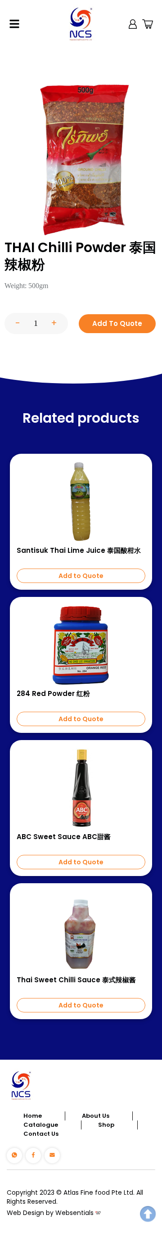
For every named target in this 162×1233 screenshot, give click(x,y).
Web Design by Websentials (50, 1212)
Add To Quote (117, 323)
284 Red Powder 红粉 (53, 693)
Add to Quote (81, 575)
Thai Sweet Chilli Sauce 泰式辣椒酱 (76, 980)
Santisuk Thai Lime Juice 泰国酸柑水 (79, 550)
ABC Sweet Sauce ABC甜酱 (64, 836)
